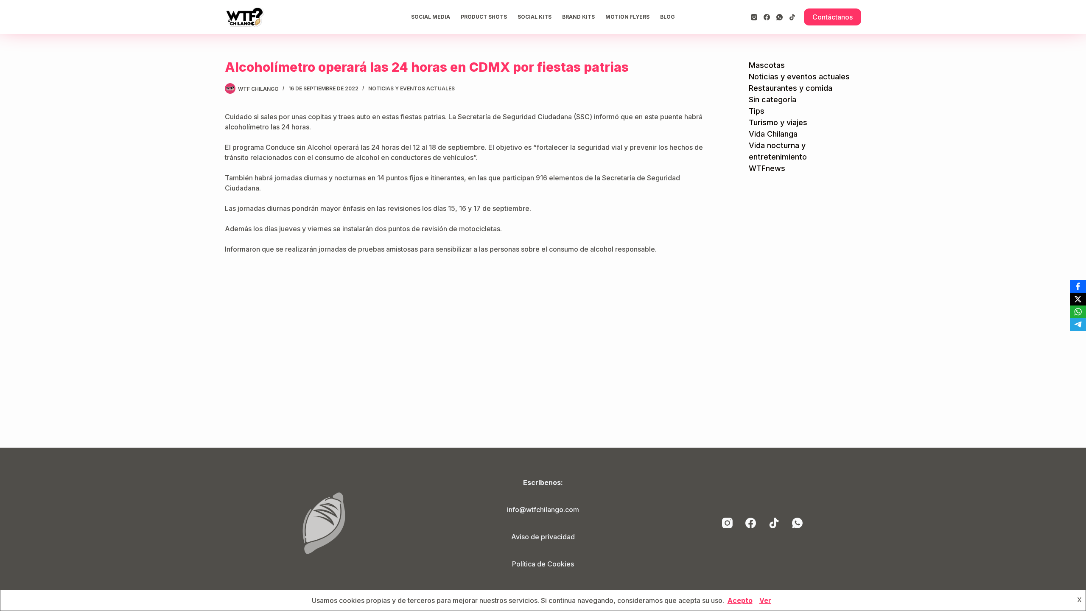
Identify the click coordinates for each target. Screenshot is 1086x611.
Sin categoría (772, 99)
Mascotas (767, 65)
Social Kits (534, 17)
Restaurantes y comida (790, 88)
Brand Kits (578, 17)
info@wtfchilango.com (543, 509)
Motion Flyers (627, 17)
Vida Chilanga (773, 133)
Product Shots (484, 17)
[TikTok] (792, 17)
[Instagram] (754, 17)
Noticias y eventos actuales (411, 88)
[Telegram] (1078, 324)
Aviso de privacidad (543, 537)
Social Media (430, 17)
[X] (1078, 299)
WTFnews (767, 168)
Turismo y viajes (778, 122)
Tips (756, 111)
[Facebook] (767, 17)
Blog (667, 17)
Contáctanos (832, 17)
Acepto (740, 600)
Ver (765, 600)
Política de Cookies (543, 564)
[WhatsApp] (779, 17)
